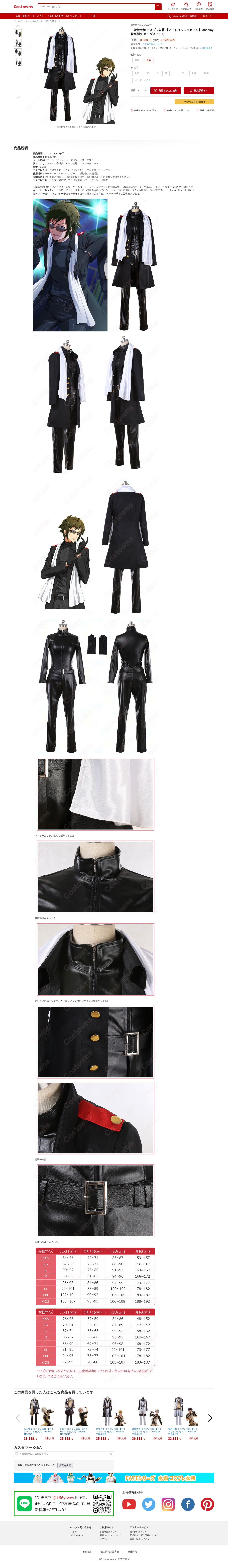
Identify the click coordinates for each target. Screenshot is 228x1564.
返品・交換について (139, 1538)
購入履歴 (210, 6)
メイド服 (91, 16)
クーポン (104, 1538)
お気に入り (186, 6)
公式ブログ (124, 1559)
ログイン (207, 16)
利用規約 (87, 1551)
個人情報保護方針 (109, 1551)
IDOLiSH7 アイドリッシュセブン (60, 21)
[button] (18, 26)
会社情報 (132, 1551)
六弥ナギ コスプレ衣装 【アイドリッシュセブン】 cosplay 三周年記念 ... (111, 1432)
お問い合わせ (76, 1535)
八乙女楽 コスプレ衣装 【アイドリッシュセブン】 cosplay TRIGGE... (38, 1432)
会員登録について (108, 1532)
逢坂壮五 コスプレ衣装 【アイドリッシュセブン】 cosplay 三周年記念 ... (147, 1432)
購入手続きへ (199, 90)
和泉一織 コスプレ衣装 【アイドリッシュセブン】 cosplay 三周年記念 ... (183, 1432)
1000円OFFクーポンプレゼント (65, 16)
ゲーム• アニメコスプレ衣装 (26, 21)
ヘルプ (73, 1532)
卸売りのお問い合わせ (194, 101)
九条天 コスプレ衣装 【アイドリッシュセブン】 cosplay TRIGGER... (74, 1432)
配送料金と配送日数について (144, 1535)
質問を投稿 (65, 1465)
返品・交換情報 (205, 110)
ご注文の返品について (152, 44)
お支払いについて (138, 1532)
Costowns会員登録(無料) (185, 16)
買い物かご (173, 6)
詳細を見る (207, 48)
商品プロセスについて (110, 1535)
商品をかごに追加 (165, 90)
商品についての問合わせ (176, 110)
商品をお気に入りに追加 (143, 110)
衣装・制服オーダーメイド (30, 16)
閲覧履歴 (199, 6)
